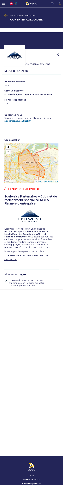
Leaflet (38, 181)
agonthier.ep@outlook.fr (17, 121)
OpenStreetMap (50, 181)
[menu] (3, 4)
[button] (8, 147)
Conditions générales (31, 484)
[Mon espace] (59, 3)
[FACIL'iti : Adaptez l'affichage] (11, 3)
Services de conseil (31, 479)
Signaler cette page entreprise (23, 189)
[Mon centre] (52, 3)
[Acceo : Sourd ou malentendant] (16, 3)
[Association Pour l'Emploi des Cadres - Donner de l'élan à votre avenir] (31, 4)
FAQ (32, 475)
